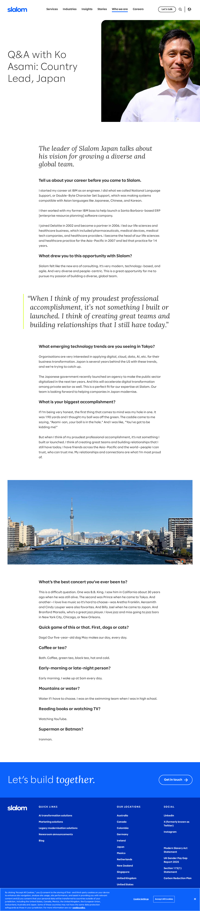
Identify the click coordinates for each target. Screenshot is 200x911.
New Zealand (125, 866)
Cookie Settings (141, 899)
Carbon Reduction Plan (178, 878)
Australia (122, 815)
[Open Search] (180, 9)
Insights (87, 9)
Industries (70, 9)
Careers (138, 9)
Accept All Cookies (164, 899)
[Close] (195, 899)
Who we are (120, 9)
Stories (102, 9)
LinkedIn (169, 815)
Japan (120, 847)
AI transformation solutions (55, 815)
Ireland (121, 841)
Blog (41, 841)
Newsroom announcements (56, 834)
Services (52, 9)
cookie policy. (78, 908)
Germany (122, 834)
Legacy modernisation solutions (58, 828)
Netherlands (124, 859)
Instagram (170, 832)
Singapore (123, 872)
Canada (121, 822)
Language (189, 9)
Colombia (122, 828)
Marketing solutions (51, 822)
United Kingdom (126, 878)
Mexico (121, 853)
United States (125, 884)
